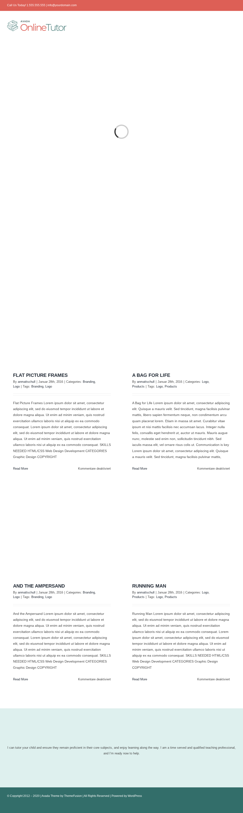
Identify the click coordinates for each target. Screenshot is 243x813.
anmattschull (26, 381)
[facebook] (211, 5)
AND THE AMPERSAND (39, 586)
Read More (20, 468)
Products (138, 386)
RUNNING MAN (149, 586)
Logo (16, 386)
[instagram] (226, 5)
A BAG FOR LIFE (151, 375)
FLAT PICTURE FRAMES (40, 375)
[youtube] (234, 5)
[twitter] (219, 5)
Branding (89, 381)
